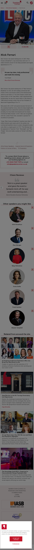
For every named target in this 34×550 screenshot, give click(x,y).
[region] (16, 535)
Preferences (16, 543)
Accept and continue (16, 539)
